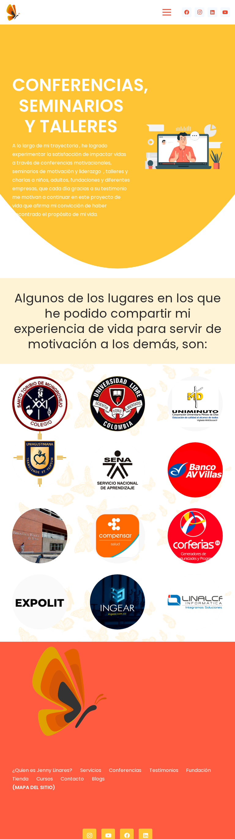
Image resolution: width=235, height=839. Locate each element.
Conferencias (125, 770)
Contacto (72, 778)
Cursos (44, 778)
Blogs (98, 778)
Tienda (20, 778)
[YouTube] (225, 12)
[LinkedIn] (212, 12)
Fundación (198, 770)
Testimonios (163, 770)
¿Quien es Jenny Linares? (42, 770)
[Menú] (167, 12)
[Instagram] (199, 12)
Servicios (90, 770)
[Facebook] (187, 12)
